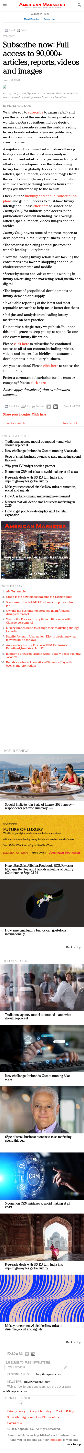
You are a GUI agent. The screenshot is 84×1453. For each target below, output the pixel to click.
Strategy (8, 36)
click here (41, 206)
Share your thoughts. (24, 414)
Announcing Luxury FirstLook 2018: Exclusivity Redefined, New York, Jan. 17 (36, 647)
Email (12, 30)
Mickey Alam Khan (19, 106)
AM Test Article (16, 591)
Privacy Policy (16, 1411)
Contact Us (14, 1423)
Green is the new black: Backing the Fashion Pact (39, 597)
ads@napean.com (15, 1391)
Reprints (40, 406)
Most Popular (31, 19)
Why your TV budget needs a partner (30, 466)
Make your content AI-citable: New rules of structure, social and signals (33, 1327)
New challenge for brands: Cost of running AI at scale (41, 451)
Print (23, 30)
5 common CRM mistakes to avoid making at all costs (41, 472)
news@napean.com (37, 1382)
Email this (14, 406)
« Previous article (14, 423)
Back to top (73, 947)
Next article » (72, 423)
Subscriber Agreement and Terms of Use (34, 1417)
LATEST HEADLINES (14, 435)
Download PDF (72, 406)
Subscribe (49, 19)
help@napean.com (48, 1374)
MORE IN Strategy (16, 750)
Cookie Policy (65, 1411)
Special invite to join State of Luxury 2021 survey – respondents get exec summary (39, 806)
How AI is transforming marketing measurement (37, 496)
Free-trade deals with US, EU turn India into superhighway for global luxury (34, 479)
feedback (56, 1440)
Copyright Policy (40, 1411)
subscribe (35, 112)
